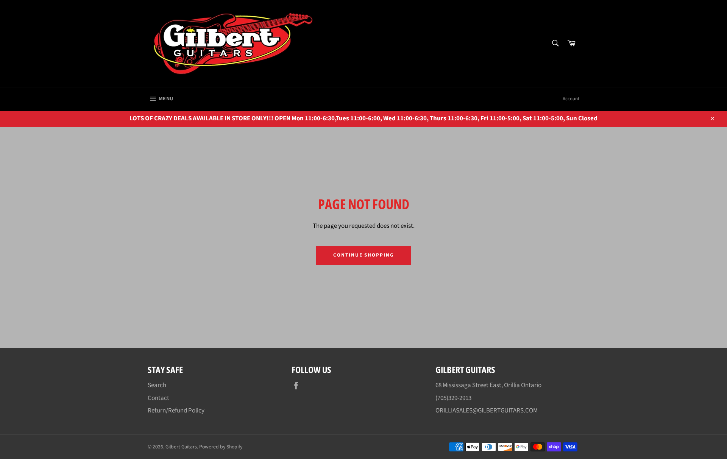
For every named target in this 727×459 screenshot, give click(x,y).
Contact (158, 398)
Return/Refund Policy (176, 410)
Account (571, 98)
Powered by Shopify (220, 446)
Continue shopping (363, 255)
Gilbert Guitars (181, 446)
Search (157, 385)
